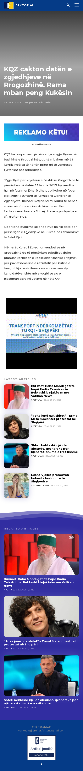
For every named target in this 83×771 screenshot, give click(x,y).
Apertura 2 (37, 456)
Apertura (36, 400)
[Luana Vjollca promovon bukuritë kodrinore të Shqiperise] (16, 485)
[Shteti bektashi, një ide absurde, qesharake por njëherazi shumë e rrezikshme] (16, 455)
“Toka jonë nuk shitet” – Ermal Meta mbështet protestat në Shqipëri (54, 419)
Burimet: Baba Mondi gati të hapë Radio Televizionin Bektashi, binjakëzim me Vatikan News (53, 391)
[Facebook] (41, 764)
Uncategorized (40, 486)
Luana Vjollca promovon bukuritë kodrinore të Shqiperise (50, 478)
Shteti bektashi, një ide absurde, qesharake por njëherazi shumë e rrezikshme (54, 448)
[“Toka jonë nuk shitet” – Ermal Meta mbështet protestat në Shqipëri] (16, 426)
